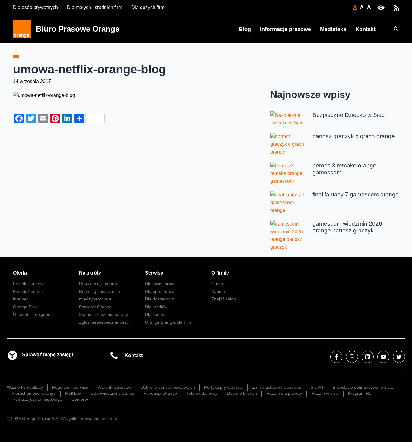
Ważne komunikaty (25, 387)
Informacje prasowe (285, 29)
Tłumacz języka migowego (37, 399)
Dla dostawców (159, 299)
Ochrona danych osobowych (168, 387)
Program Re (359, 393)
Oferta (20, 272)
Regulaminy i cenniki (98, 283)
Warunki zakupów (114, 387)
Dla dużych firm (147, 7)
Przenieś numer (28, 291)
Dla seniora (156, 314)
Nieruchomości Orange (34, 393)
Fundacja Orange (160, 393)
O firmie (220, 272)
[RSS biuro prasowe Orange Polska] (396, 7)
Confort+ (79, 399)
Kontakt (365, 29)
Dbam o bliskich (242, 393)
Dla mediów (156, 306)
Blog (245, 29)
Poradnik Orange (95, 306)
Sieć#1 (317, 387)
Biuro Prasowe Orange (77, 28)
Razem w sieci (325, 393)
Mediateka (333, 29)
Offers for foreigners (32, 314)
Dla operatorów (159, 291)
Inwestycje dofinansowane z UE (363, 387)
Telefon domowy (201, 393)
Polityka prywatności (223, 387)
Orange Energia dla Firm (168, 322)
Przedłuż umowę (29, 283)
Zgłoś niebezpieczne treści (104, 322)
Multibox (73, 393)
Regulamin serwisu (70, 387)
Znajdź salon (223, 299)
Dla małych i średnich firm (94, 7)
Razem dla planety (284, 393)
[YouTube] (383, 357)
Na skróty (90, 272)
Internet (20, 299)
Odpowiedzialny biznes (112, 393)
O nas (217, 283)
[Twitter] (399, 357)
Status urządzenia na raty (103, 314)
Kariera (218, 291)
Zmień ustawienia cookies (276, 387)
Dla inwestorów (159, 283)
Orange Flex (25, 306)
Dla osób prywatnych (35, 7)
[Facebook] (336, 357)
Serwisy (154, 272)
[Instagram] (352, 357)
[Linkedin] (368, 357)
